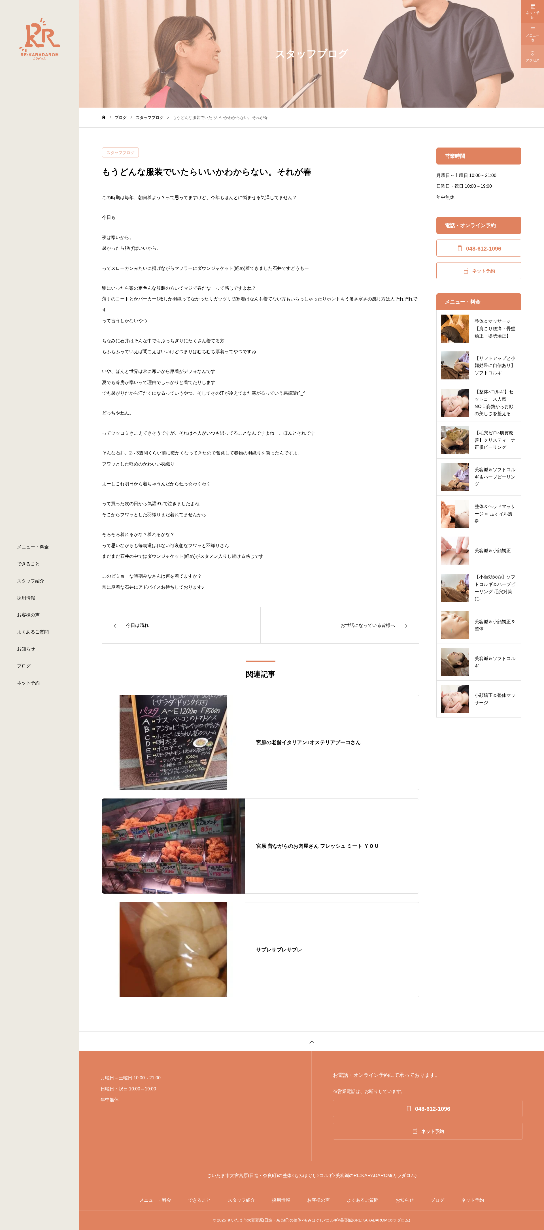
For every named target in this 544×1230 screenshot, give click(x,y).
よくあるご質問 (33, 631)
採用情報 (26, 597)
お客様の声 (28, 614)
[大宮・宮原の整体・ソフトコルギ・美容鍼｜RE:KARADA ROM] (39, 39)
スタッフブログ (120, 152)
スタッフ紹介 (30, 580)
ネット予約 (28, 682)
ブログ (24, 665)
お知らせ (26, 648)
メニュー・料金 (33, 546)
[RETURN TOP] (311, 1041)
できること (28, 563)
